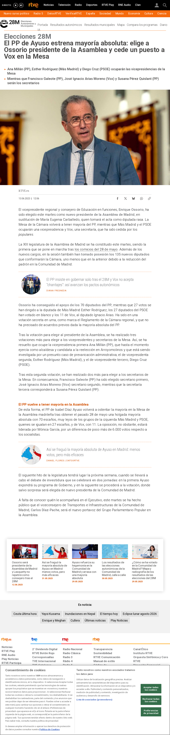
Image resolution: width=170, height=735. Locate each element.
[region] (85, 700)
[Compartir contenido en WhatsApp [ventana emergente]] (141, 198)
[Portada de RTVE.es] (33, 5)
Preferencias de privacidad (150, 711)
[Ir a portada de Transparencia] (131, 640)
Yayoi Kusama (51, 614)
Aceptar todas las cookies (151, 688)
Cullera (75, 620)
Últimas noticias (95, 620)
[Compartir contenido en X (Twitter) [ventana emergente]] (125, 198)
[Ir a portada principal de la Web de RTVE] (15, 639)
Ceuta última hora (25, 614)
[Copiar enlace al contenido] (149, 198)
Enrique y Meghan (54, 620)
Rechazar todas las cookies (150, 700)
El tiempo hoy (109, 614)
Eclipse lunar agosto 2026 (140, 614)
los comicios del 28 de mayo (96, 249)
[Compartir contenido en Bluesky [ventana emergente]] (133, 198)
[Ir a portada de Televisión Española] (46, 640)
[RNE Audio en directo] (21, 5)
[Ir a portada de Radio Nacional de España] (76, 640)
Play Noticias (119, 620)
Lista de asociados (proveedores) (94, 699)
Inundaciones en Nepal (80, 614)
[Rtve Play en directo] (15, 5)
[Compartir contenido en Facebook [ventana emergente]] (118, 198)
